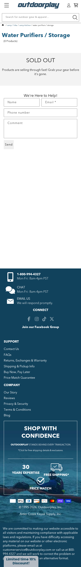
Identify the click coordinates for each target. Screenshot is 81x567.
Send (9, 145)
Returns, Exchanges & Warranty (25, 360)
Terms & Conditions (17, 410)
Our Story (10, 392)
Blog (7, 415)
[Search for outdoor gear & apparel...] (75, 17)
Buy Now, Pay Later (17, 372)
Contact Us (11, 349)
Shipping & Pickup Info (19, 366)
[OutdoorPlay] (3, 25)
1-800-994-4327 (28, 274)
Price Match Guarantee (19, 378)
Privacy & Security (16, 404)
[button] (76, 5)
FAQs (7, 355)
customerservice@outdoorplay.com (27, 550)
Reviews (9, 398)
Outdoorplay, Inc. (50, 507)
